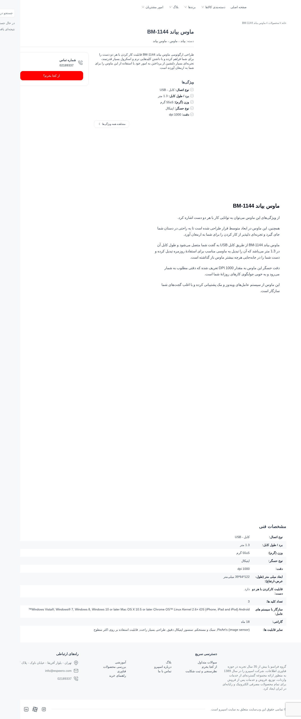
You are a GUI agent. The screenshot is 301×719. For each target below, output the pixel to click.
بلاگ (175, 7)
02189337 (66, 65)
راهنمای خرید (117, 675)
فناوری (121, 671)
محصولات (273, 22)
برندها (192, 7)
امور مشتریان (154, 7)
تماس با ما (164, 671)
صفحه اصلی (238, 7)
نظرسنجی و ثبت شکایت (201, 671)
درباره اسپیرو (162, 666)
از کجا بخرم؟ (51, 75)
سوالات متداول (207, 662)
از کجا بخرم (209, 666)
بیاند (183, 41)
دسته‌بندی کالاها (215, 7)
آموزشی (120, 662)
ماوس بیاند (160, 41)
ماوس (174, 41)
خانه (284, 22)
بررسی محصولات (114, 666)
